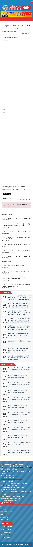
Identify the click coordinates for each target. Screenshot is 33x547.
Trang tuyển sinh (7, 526)
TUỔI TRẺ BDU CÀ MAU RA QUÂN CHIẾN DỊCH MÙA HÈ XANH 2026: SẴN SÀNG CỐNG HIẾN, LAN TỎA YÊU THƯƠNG (19, 327)
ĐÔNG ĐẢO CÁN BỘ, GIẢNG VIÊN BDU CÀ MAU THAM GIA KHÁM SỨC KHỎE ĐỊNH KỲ (19, 350)
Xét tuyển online (7, 529)
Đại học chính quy (6, 512)
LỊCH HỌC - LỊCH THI (7, 364)
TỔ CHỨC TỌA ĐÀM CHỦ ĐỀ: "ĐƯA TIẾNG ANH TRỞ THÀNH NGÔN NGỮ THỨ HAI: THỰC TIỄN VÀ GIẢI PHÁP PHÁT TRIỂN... (19, 320)
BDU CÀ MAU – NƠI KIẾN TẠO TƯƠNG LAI (19, 341)
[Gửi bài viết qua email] (23, 33)
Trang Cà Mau (6, 537)
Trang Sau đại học (7, 535)
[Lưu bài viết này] (29, 33)
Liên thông (4, 514)
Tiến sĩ (3, 506)
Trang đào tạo (6, 532)
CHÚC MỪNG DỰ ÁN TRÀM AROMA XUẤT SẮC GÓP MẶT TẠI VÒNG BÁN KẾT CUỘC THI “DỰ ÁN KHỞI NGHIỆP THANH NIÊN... (19, 297)
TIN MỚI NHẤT (5, 293)
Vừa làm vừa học (6, 520)
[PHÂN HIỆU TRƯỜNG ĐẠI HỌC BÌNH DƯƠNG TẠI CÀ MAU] (16, 7)
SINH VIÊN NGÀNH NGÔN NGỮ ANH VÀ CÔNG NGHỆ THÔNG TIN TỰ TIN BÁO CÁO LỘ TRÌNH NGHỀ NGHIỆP (19, 357)
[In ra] (26, 33)
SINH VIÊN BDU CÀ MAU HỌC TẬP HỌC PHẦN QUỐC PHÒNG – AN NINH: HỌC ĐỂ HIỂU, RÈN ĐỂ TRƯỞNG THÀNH (19, 312)
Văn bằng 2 (4, 517)
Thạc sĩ (3, 509)
